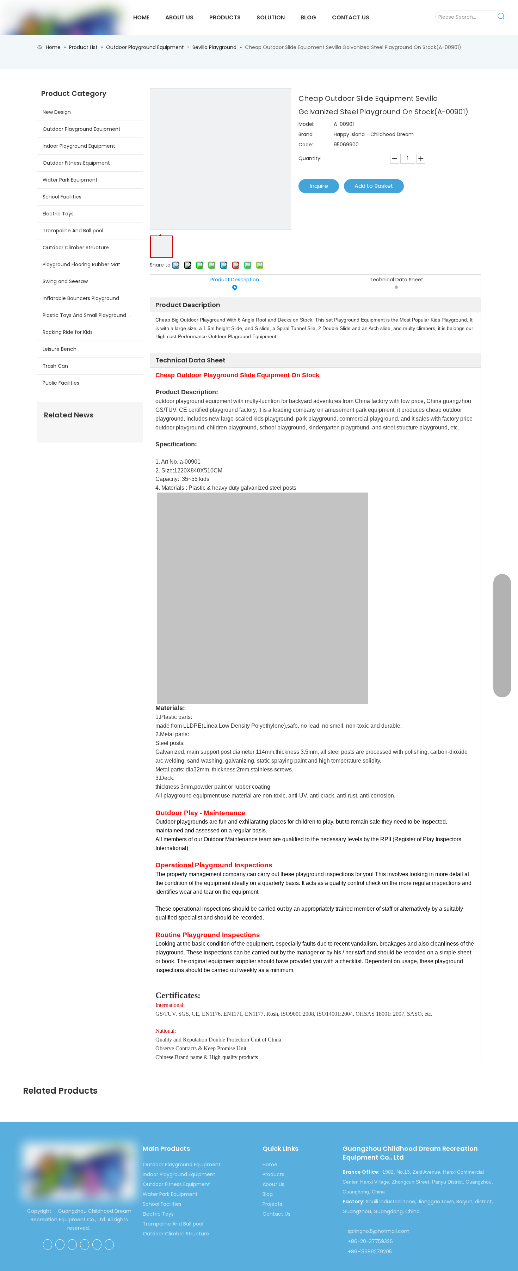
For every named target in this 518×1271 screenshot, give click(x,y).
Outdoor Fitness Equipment (76, 162)
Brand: (306, 134)
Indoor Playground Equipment (79, 145)
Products (273, 1174)
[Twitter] (84, 1244)
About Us (273, 1184)
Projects (272, 1204)
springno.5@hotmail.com (378, 1231)
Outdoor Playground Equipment (82, 129)
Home (270, 1164)
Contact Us (276, 1213)
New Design (57, 112)
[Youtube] (96, 1244)
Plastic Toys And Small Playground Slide (91, 315)
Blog (268, 1194)
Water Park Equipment (70, 179)
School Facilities (62, 196)
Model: (306, 124)
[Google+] (59, 1244)
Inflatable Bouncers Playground (81, 298)
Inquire (318, 186)
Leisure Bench (59, 349)
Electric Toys (58, 213)
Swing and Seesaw (65, 281)
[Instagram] (109, 1244)
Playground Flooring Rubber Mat (81, 264)
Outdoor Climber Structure (76, 247)
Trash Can (55, 365)
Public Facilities (61, 382)
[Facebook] (47, 1244)
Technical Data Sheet (396, 279)
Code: (305, 144)
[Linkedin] (72, 1244)
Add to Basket (373, 186)
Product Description (234, 279)
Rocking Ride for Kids (68, 332)
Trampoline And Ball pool (73, 230)
